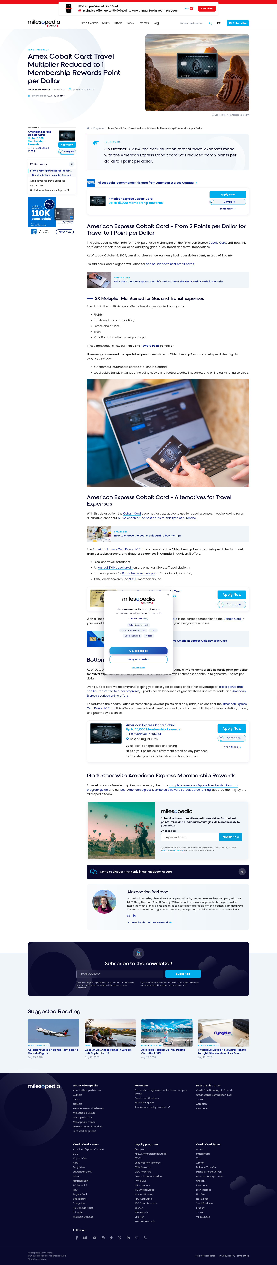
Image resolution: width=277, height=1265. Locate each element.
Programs (43, 50)
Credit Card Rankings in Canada (214, 1090)
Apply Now (227, 194)
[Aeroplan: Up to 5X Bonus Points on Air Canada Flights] (53, 1033)
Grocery (200, 1180)
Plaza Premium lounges (138, 573)
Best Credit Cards (208, 1085)
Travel (199, 1099)
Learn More (226, 208)
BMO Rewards (143, 1167)
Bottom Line (36, 185)
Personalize (138, 667)
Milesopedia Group (84, 1112)
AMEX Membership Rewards (150, 1153)
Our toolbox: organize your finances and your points (161, 1092)
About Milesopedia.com (87, 1090)
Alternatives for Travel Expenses (47, 180)
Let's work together (205, 1255)
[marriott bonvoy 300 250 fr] (52, 236)
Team (76, 1099)
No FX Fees (202, 1198)
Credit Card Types (208, 1144)
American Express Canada (88, 1149)
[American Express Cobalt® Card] (98, 201)
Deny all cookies (138, 659)
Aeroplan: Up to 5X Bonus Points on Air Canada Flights (53, 1051)
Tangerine (79, 1203)
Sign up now (231, 837)
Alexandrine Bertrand (147, 892)
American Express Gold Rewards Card (119, 549)
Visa (198, 1158)
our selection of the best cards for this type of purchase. (157, 518)
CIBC (76, 1162)
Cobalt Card (217, 243)
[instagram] (128, 916)
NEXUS (133, 579)
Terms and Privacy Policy (172, 850)
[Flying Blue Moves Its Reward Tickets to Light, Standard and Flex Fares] (223, 1033)
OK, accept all (138, 651)
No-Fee (200, 1194)
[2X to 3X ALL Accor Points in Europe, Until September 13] (110, 1033)
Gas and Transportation (210, 1176)
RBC (75, 1189)
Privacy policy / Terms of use (234, 1255)
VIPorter (139, 1217)
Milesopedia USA (82, 1117)
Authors (77, 1095)
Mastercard (203, 1153)
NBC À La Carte (143, 1198)
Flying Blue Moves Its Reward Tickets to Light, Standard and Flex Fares (222, 1051)
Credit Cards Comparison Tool (214, 1095)
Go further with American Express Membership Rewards (53, 190)
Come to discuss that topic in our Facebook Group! (136, 872)
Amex (199, 1149)
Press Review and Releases (88, 1108)
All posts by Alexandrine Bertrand (147, 922)
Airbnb (200, 1162)
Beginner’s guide (144, 1102)
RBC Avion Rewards (146, 1203)
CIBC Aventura (143, 1171)
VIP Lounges (203, 1217)
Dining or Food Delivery (209, 1171)
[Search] (210, 23)
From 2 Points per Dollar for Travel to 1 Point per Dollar (53, 170)
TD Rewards (141, 1212)
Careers (77, 1104)
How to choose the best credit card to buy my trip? (165, 534)
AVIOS (138, 1158)
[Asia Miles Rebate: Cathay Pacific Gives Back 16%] (167, 1033)
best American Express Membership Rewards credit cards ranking (165, 790)
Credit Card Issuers (86, 1144)
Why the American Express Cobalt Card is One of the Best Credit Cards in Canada (165, 280)
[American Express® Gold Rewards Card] (103, 598)
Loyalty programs (146, 1144)
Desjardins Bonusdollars (148, 1176)
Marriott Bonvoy (144, 1194)
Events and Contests (147, 1098)
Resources (141, 1085)
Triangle (77, 1212)
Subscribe (240, 23)
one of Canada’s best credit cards (170, 264)
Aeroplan (201, 1104)
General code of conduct (88, 1126)
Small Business (204, 1203)
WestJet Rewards (145, 1221)
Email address (168, 830)
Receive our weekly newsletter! (152, 1107)
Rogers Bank (80, 1194)
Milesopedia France (84, 1122)
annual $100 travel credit (115, 568)
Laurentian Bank (82, 1171)
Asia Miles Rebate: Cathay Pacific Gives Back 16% (163, 1051)
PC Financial (80, 1185)
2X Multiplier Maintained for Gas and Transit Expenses (54, 175)
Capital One (80, 1158)
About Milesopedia (85, 1085)
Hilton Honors (142, 1185)
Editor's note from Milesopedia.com (232, 114)
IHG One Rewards (144, 1189)
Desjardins (79, 1167)
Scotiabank (79, 1198)
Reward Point (150, 346)
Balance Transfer (206, 1167)
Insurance (202, 1108)
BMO (75, 1153)
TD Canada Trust (83, 1208)
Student (200, 1208)
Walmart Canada (83, 1217)
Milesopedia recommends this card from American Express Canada (146, 182)
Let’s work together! (84, 1131)
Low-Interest (203, 1189)
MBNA (76, 1176)
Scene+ (139, 1208)
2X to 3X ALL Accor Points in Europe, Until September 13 (108, 1051)
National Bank (81, 1180)
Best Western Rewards (148, 1162)
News (31, 50)
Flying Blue (141, 1180)
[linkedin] (134, 916)
